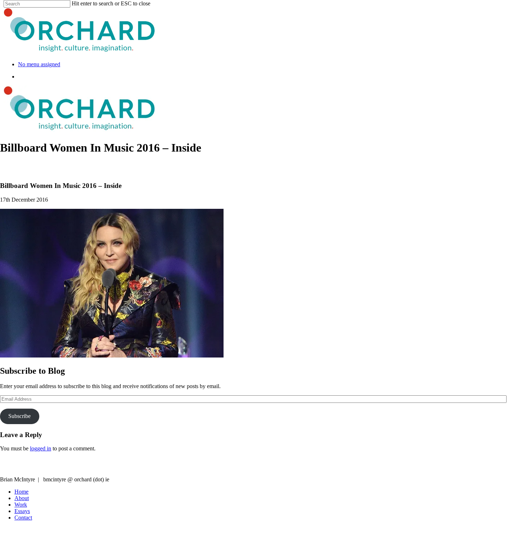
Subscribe (19, 416)
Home (21, 492)
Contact (23, 517)
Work (20, 505)
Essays (22, 511)
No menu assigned (39, 64)
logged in (40, 448)
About (21, 498)
